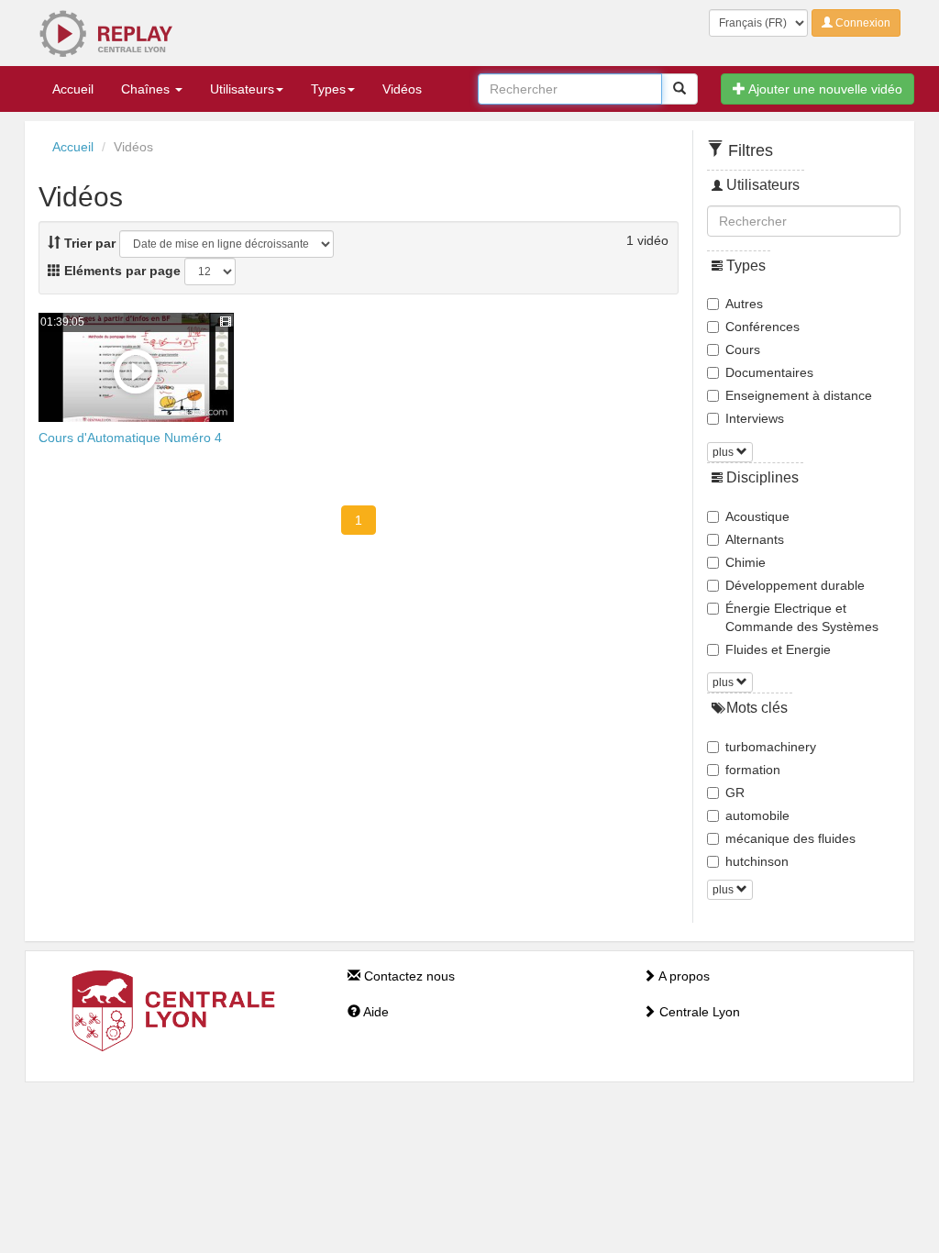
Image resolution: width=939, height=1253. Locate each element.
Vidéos (402, 89)
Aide (374, 1011)
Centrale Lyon (698, 1011)
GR (735, 792)
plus (724, 452)
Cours (742, 349)
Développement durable (795, 585)
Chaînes (147, 89)
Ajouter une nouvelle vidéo (824, 89)
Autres (744, 303)
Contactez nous (407, 976)
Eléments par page (121, 270)
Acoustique (757, 516)
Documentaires (769, 372)
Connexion (861, 23)
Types (328, 89)
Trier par (88, 243)
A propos (683, 976)
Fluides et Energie (778, 649)
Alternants (754, 539)
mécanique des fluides (790, 838)
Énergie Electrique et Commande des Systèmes (801, 617)
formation (752, 769)
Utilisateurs (242, 89)
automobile (757, 815)
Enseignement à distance (798, 395)
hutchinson (757, 861)
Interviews (754, 418)
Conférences (762, 326)
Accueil (73, 89)
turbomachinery (770, 746)
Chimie (745, 562)
